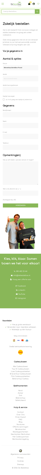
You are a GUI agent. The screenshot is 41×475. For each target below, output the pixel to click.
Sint (20, 395)
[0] (29, 4)
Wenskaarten (20, 429)
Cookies (20, 461)
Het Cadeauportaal (20, 437)
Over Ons (20, 415)
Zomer (20, 393)
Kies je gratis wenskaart (21, 325)
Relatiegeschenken (20, 432)
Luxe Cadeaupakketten (20, 371)
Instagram (21, 298)
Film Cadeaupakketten (20, 376)
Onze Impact (20, 417)
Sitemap (20, 464)
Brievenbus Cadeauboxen (20, 374)
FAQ (20, 419)
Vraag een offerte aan (21, 279)
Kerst (20, 390)
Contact (20, 412)
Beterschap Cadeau (20, 379)
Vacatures (20, 424)
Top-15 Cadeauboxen (20, 369)
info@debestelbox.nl (21, 275)
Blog (20, 422)
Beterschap (20, 398)
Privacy (20, 458)
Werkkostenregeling (20, 439)
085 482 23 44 (21, 271)
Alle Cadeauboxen (20, 366)
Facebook (22, 286)
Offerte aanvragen (20, 427)
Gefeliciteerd (20, 400)
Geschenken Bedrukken (20, 434)
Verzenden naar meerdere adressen (21, 327)
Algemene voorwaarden (20, 454)
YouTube (21, 294)
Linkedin (21, 290)
